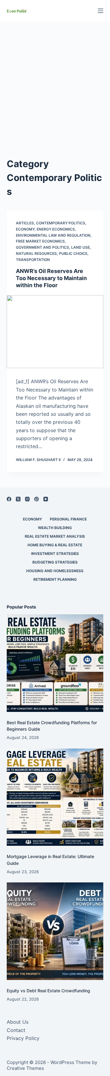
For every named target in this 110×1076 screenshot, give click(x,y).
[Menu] (100, 11)
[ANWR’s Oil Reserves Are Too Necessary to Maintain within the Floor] (55, 331)
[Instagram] (27, 499)
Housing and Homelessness (54, 570)
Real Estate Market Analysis (55, 536)
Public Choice (73, 253)
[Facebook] (9, 499)
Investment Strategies (55, 553)
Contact (16, 1030)
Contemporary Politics (60, 223)
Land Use (80, 247)
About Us (17, 1022)
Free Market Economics (40, 241)
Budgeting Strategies (55, 562)
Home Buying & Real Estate (55, 545)
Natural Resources (36, 253)
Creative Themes (25, 1068)
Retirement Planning (55, 579)
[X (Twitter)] (18, 499)
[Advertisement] (55, 95)
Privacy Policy (23, 1038)
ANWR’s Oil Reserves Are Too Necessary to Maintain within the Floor (51, 278)
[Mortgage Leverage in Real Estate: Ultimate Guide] (55, 797)
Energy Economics (56, 229)
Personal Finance (68, 519)
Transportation (33, 259)
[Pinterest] (36, 499)
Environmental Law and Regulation (53, 235)
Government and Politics (42, 247)
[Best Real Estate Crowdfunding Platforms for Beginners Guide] (55, 663)
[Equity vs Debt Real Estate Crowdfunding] (55, 931)
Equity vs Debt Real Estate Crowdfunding (48, 990)
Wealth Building (55, 527)
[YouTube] (45, 499)
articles (25, 223)
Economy (25, 229)
